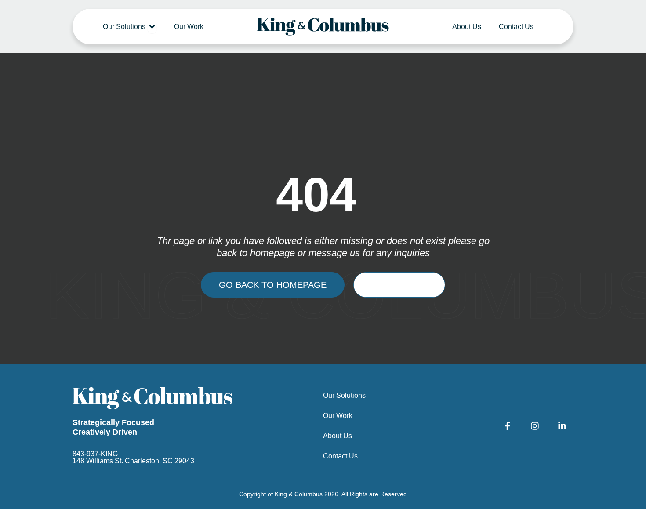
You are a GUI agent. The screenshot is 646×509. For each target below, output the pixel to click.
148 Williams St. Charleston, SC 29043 (133, 461)
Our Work (337, 415)
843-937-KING (95, 454)
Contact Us (340, 456)
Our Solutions (344, 395)
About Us (337, 436)
